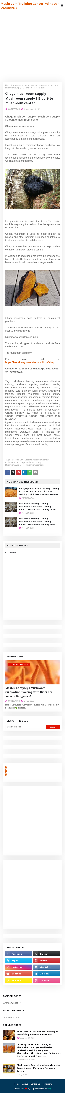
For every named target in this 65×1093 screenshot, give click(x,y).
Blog (49, 1088)
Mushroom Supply (13, 465)
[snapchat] (18, 980)
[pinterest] (46, 960)
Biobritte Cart (17, 460)
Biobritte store (11, 462)
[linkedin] (46, 973)
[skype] (18, 960)
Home (8, 85)
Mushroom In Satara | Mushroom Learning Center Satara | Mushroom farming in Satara (38, 1068)
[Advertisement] (32, 44)
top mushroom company (23, 85)
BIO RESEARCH (14, 109)
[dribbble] (46, 980)
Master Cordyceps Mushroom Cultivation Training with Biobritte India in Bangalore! (29, 692)
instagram (47, 1084)
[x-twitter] (46, 953)
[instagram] (18, 967)
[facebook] (18, 953)
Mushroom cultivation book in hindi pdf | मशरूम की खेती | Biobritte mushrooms (38, 1033)
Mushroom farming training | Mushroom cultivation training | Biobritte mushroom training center (37, 506)
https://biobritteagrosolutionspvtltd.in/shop (29, 362)
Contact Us (35, 1084)
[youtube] (18, 973)
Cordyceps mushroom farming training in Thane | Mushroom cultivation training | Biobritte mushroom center (39, 491)
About (25, 1084)
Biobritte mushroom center (37, 460)
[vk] (46, 967)
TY (31, 1088)
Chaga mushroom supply (30, 462)
